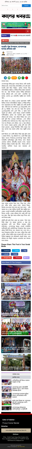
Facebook (7, 250)
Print (27, 258)
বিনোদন (11, 43)
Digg (24, 250)
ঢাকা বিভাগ (6, 43)
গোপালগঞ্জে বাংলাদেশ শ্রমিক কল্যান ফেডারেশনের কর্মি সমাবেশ (13, 315)
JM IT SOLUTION (21, 446)
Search (26, 5)
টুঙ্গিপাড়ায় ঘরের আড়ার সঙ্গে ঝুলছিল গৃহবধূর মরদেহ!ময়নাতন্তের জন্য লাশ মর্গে (16, 368)
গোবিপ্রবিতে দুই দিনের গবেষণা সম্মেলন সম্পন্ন (14, 279)
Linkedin (6, 254)
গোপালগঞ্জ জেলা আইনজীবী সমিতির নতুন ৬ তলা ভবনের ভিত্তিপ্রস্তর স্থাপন (15, 297)
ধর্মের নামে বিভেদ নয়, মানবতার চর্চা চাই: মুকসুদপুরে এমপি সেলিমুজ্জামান (15, 333)
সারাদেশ (27, 43)
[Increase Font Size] (22, 77)
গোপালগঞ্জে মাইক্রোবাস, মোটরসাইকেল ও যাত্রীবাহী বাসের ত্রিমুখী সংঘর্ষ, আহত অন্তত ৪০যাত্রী (15, 349)
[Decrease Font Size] (26, 77)
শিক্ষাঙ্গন (22, 43)
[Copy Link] (19, 77)
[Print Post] (5, 77)
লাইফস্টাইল (17, 43)
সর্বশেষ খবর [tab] (16, 374)
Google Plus (7, 258)
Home (6, 40)
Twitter (16, 250)
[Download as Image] (9, 77)
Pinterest (18, 258)
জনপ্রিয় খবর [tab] (16, 377)
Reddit (15, 254)
